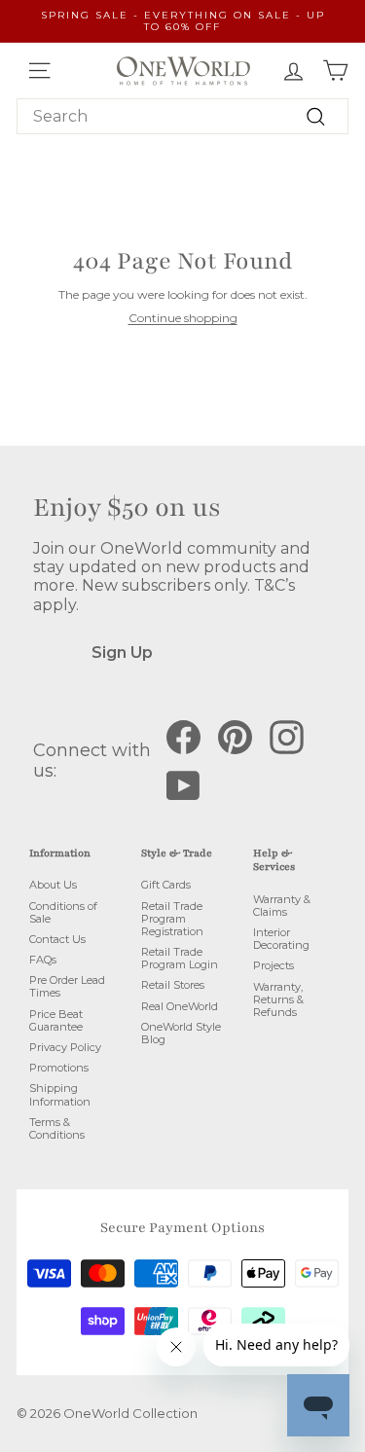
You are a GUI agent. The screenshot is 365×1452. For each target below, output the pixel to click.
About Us (53, 884)
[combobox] (182, 116)
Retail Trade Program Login (179, 958)
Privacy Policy (65, 1047)
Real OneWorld (179, 1006)
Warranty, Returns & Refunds (278, 999)
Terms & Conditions (57, 1128)
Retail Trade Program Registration (172, 918)
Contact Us (57, 939)
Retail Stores (172, 985)
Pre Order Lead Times (67, 986)
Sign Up (122, 652)
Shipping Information (60, 1094)
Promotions (59, 1067)
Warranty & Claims (281, 905)
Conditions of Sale (63, 912)
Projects (273, 965)
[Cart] (335, 70)
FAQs (42, 959)
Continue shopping (182, 317)
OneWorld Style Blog (181, 1033)
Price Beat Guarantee (56, 1020)
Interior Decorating (281, 939)
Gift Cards (166, 884)
